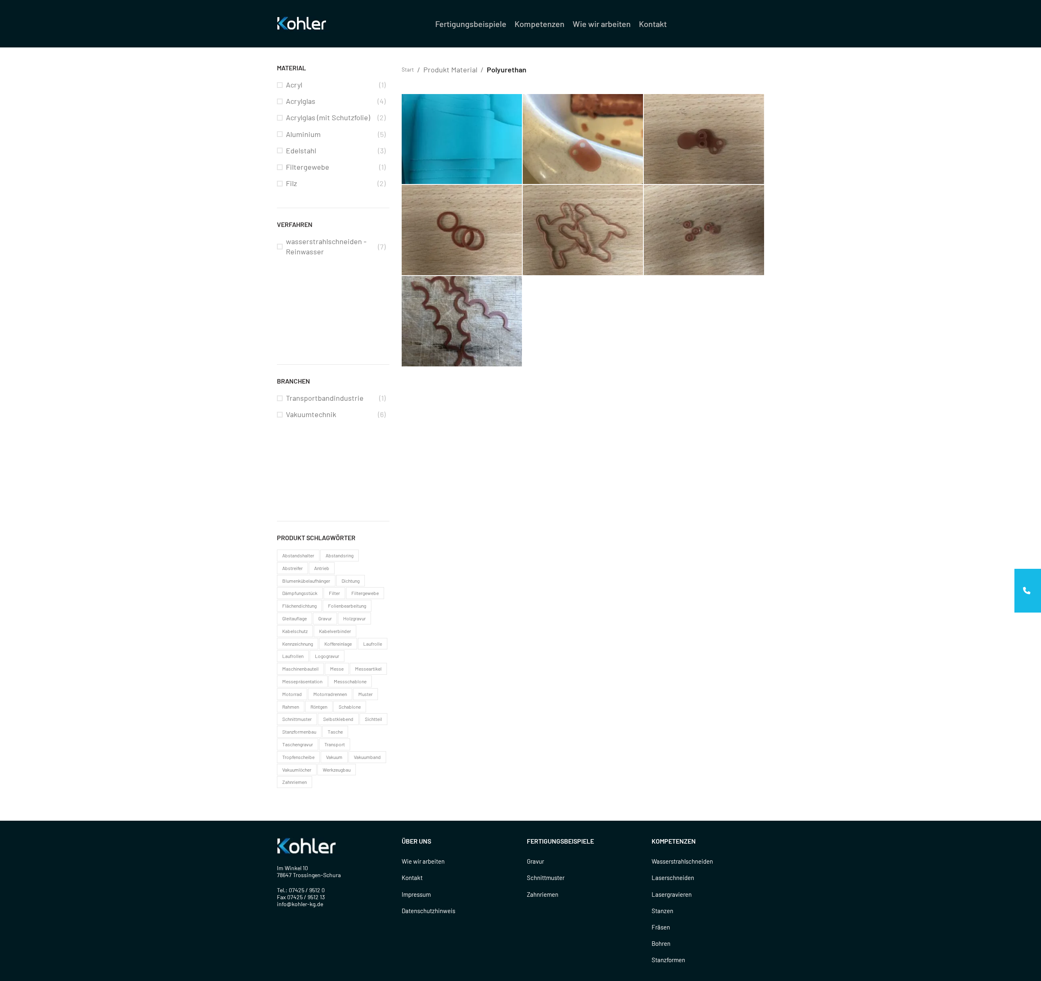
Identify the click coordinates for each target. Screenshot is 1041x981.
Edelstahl (301, 150)
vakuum (334, 757)
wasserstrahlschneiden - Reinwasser (326, 246)
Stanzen (662, 910)
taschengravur (297, 744)
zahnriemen (294, 782)
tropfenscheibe (298, 757)
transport (334, 744)
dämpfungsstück (299, 593)
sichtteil (373, 719)
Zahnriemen (542, 894)
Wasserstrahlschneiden (682, 861)
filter (334, 593)
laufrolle (372, 644)
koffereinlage (338, 644)
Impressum (416, 894)
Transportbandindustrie (325, 397)
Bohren (661, 943)
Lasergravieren (672, 894)
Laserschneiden (673, 877)
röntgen (318, 706)
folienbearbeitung (347, 605)
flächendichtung (299, 605)
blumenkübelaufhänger (306, 581)
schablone (350, 706)
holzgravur (354, 618)
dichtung (351, 581)
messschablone (350, 681)
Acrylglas (300, 101)
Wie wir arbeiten (423, 861)
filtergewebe (365, 593)
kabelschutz (295, 631)
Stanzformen (668, 959)
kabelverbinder (335, 631)
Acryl (294, 84)
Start (408, 69)
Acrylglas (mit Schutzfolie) (328, 117)
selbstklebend (338, 719)
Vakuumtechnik (311, 414)
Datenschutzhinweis (428, 910)
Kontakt (412, 877)
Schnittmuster (545, 877)
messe (337, 668)
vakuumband (367, 757)
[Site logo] (303, 22)
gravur (325, 618)
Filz (291, 183)
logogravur (327, 656)
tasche (335, 731)
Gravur (535, 861)
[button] (1027, 591)
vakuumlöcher (296, 769)
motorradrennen (330, 694)
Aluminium (303, 134)
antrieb (321, 568)
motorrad (292, 694)
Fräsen (661, 927)
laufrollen (293, 656)
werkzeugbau (337, 769)
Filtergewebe (307, 166)
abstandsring (339, 555)
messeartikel (368, 668)
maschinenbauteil (300, 668)
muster (365, 694)
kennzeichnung (297, 644)
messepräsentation (302, 681)
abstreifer (292, 568)
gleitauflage (294, 618)
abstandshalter (298, 555)
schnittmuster (297, 719)
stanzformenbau (299, 731)
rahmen (290, 706)
